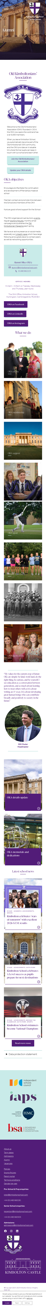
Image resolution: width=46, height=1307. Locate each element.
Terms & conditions (12, 1180)
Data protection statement (23, 1054)
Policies (7, 1169)
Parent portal (9, 1176)
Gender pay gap (10, 1183)
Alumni (7, 1160)
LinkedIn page (21, 234)
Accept (7, 1303)
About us (7, 1149)
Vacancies (8, 1163)
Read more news (23, 1043)
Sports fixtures (10, 1172)
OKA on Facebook (15, 304)
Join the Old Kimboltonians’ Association (23, 160)
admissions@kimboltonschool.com (18, 1225)
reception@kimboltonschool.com (18, 1211)
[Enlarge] (23, 252)
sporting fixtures (17, 221)
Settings (27, 1303)
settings (29, 1298)
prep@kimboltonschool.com (16, 1195)
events (37, 218)
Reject (17, 1303)
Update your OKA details (20, 170)
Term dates (8, 1152)
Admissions (8, 1156)
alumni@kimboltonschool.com (24, 267)
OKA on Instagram (16, 323)
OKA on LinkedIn (15, 313)
